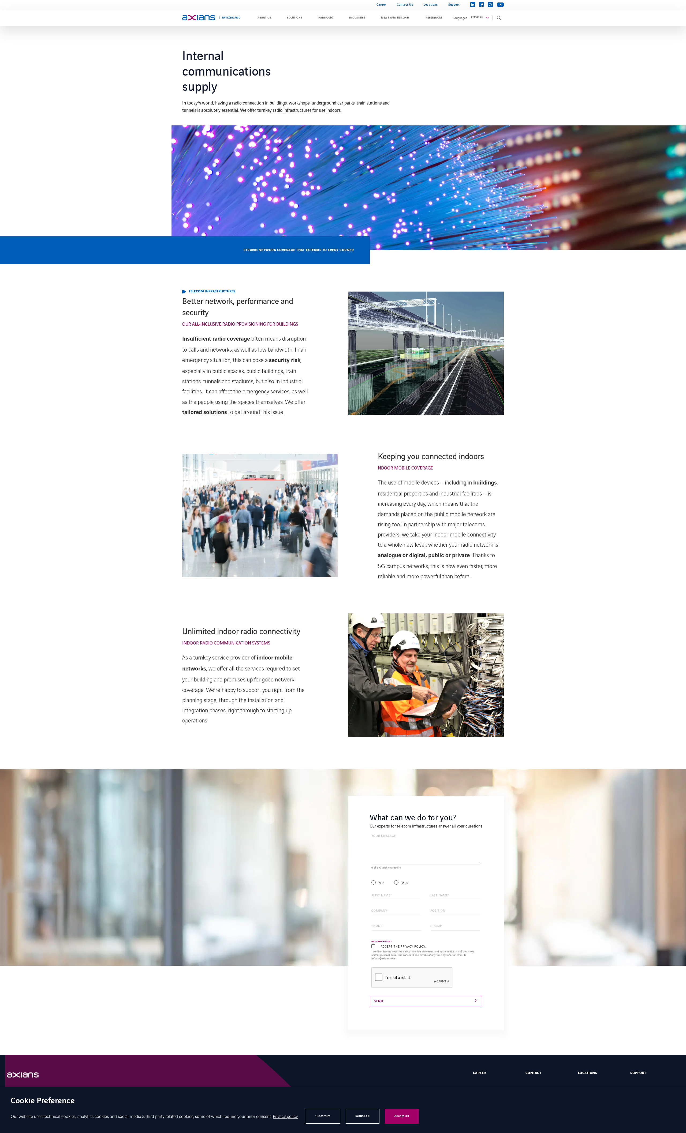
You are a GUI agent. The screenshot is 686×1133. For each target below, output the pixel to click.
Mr (381, 883)
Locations (431, 5)
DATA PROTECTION (381, 941)
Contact (533, 1073)
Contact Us (405, 5)
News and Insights (395, 18)
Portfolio (325, 18)
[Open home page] (198, 17)
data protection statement (418, 951)
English (477, 17)
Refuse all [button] (362, 1116)
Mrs (404, 883)
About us (264, 18)
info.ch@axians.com (383, 958)
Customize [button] (323, 1116)
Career (381, 5)
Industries (357, 18)
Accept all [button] (401, 1116)
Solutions (294, 18)
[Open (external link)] (28, 1075)
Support (454, 5)
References (434, 18)
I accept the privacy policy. (402, 946)
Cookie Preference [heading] (43, 1101)
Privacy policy (285, 1116)
